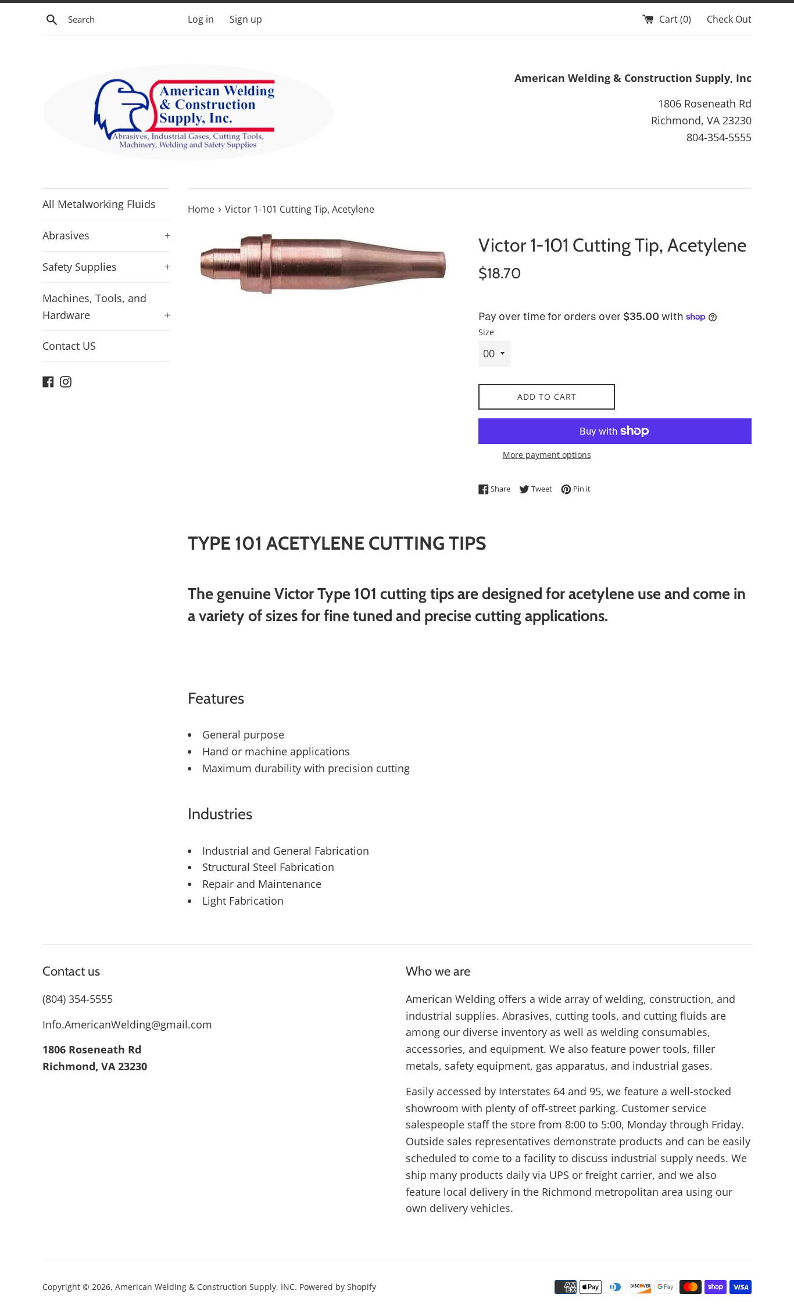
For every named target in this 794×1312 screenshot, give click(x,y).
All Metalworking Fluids (99, 204)
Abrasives (106, 235)
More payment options (547, 454)
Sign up (246, 19)
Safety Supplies (106, 267)
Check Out (729, 19)
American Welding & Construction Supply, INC (205, 1286)
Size (486, 332)
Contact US (69, 346)
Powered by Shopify (337, 1286)
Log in (201, 19)
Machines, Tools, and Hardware (106, 306)
